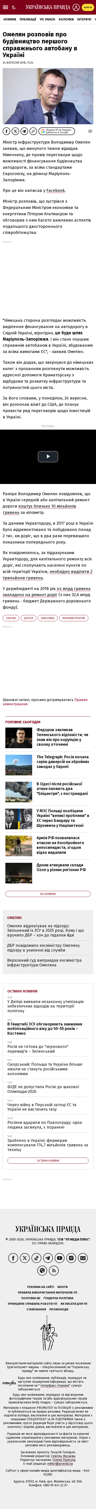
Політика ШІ (30, 1298)
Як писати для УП (74, 1303)
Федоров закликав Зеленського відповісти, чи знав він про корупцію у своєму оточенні (62, 737)
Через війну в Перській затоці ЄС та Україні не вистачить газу (41, 1107)
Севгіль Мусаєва (63, 1456)
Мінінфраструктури (73, 618)
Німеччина (47, 618)
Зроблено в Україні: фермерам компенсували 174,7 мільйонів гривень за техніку (47, 1145)
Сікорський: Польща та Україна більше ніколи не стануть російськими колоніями (44, 1069)
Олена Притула (64, 1460)
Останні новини (22, 991)
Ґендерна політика (58, 1298)
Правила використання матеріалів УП (47, 1292)
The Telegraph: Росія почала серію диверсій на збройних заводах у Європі (63, 761)
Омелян (11, 618)
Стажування (36, 1309)
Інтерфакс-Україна (54, 1385)
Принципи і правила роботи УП (32, 1303)
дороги (28, 618)
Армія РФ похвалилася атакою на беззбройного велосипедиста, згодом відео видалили (60, 845)
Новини (10, 19)
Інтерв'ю (84, 19)
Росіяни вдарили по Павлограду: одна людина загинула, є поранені (44, 1125)
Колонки (66, 19)
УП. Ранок (47, 19)
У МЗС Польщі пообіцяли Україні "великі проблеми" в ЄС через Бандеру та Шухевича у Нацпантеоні (63, 818)
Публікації (28, 19)
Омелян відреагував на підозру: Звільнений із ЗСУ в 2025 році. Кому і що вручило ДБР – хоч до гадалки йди (45, 930)
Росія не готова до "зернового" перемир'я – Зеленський (37, 1049)
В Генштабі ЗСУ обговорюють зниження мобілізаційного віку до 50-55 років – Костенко (44, 1029)
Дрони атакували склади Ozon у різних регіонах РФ (61, 867)
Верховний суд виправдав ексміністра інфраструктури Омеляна (44, 963)
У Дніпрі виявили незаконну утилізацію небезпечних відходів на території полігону (45, 1006)
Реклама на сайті (40, 1287)
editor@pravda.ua (60, 1464)
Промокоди (58, 1309)
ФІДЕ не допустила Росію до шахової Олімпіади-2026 (43, 1089)
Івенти (62, 1287)
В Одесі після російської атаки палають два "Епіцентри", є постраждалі (62, 788)
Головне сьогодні (22, 722)
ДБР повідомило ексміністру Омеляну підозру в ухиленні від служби (43, 948)
